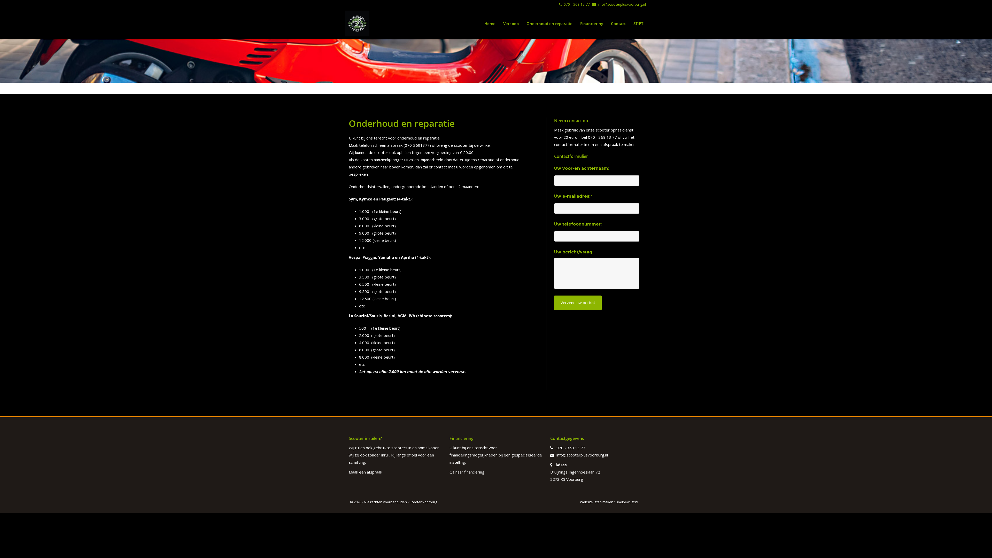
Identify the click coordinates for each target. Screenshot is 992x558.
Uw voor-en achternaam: (581, 168)
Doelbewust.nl (627, 502)
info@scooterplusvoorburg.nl (622, 4)
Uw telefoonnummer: (578, 224)
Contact (618, 23)
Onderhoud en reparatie (549, 23)
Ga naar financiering (467, 472)
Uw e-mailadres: (573, 196)
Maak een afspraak (365, 472)
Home (489, 23)
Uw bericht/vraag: (573, 252)
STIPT (638, 23)
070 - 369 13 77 (577, 4)
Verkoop (511, 23)
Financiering (591, 23)
